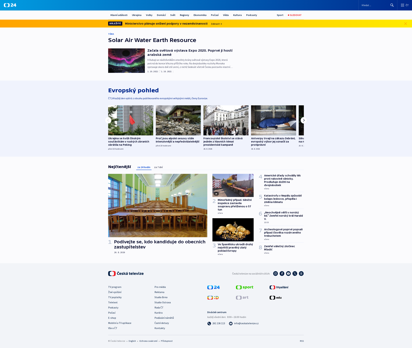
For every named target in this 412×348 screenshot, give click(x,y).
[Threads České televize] (301, 273)
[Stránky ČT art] (242, 297)
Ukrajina (136, 15)
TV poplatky (115, 297)
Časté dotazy (161, 323)
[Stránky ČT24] (213, 287)
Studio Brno (161, 297)
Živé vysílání (114, 292)
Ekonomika (200, 15)
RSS (302, 340)
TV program (114, 286)
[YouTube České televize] (288, 273)
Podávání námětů (164, 317)
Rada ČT (159, 307)
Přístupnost (167, 340)
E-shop (112, 317)
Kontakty (159, 328)
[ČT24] (10, 5)
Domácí (161, 15)
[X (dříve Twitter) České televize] (294, 273)
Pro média (160, 286)
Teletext (113, 302)
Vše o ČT (112, 328)
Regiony (184, 15)
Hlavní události (118, 15)
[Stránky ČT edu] (275, 297)
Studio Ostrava (162, 302)
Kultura (237, 15)
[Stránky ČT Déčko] (213, 297)
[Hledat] (392, 5)
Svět (172, 15)
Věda (226, 15)
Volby (149, 15)
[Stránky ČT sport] (244, 287)
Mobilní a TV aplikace (119, 323)
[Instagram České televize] (275, 273)
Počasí (215, 15)
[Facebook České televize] (282, 273)
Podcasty (251, 15)
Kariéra (158, 312)
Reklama (159, 292)
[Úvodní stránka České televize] (126, 273)
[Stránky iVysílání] (279, 287)
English (132, 340)
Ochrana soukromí (148, 340)
